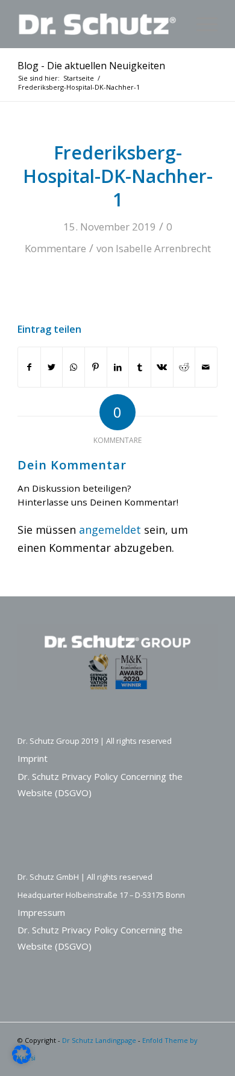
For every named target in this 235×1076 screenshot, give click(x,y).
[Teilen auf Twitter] (52, 367)
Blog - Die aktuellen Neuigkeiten (91, 65)
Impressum (41, 912)
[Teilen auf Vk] (162, 367)
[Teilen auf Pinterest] (96, 367)
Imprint (32, 758)
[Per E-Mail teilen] (206, 367)
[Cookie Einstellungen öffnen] (21, 1060)
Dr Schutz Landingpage (99, 1040)
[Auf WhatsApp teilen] (73, 367)
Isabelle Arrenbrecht (163, 248)
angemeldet (110, 529)
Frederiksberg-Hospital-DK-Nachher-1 (118, 176)
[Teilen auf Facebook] (29, 367)
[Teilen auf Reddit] (184, 367)
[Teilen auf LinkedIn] (118, 367)
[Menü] (201, 24)
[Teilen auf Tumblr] (140, 367)
